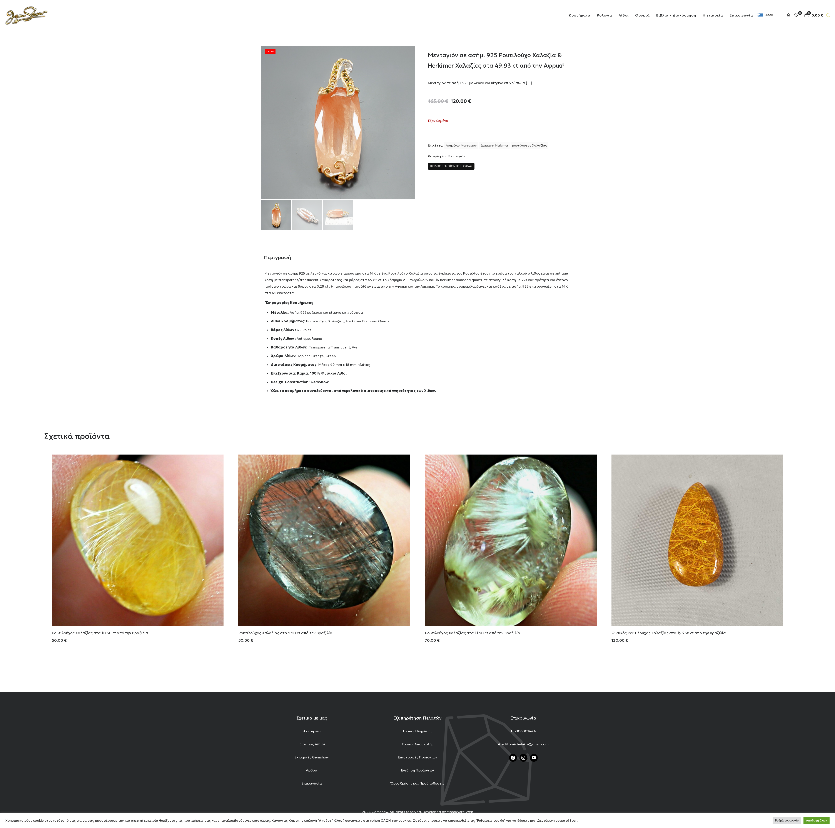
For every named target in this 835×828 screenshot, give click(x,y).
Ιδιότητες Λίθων (312, 744)
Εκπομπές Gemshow (312, 757)
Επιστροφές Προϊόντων (417, 757)
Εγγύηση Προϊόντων (417, 770)
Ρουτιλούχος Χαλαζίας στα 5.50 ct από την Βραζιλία (285, 633)
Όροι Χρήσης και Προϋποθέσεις (417, 783)
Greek (768, 15)
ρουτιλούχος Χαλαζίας (529, 145)
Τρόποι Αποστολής (417, 744)
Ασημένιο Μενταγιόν (461, 145)
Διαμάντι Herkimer (494, 145)
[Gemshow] (26, 15)
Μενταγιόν (456, 156)
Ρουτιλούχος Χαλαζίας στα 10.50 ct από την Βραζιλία (100, 633)
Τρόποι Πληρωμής (417, 731)
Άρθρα (311, 770)
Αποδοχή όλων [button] (816, 820)
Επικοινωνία (312, 783)
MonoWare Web (460, 812)
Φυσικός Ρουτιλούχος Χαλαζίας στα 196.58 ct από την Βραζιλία (668, 633)
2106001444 (525, 731)
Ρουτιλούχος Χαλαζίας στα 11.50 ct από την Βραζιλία (472, 633)
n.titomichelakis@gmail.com (525, 744)
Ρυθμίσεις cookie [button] (787, 820)
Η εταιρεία (311, 731)
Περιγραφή (277, 257)
